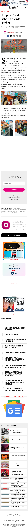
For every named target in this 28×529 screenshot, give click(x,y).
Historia (13, 520)
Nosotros (17, 521)
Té (9, 212)
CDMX (10, 209)
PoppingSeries (22, 211)
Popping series (15, 211)
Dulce (10, 211)
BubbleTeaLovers (5, 209)
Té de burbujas (14, 212)
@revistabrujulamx (6, 318)
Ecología (17, 520)
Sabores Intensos (5, 212)
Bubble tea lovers (17, 208)
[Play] (12, 273)
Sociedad (22, 520)
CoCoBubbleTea (23, 209)
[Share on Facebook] (8, 36)
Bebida (11, 208)
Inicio (5, 520)
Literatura (12, 521)
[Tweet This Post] (11, 36)
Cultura (9, 520)
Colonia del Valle (5, 211)
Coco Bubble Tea (15, 209)
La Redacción (11, 32)
